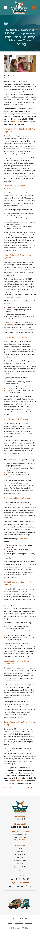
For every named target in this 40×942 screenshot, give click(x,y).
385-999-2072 (20, 827)
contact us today (20, 781)
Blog (20, 870)
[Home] (19, 7)
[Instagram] (24, 879)
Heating (20, 857)
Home (20, 848)
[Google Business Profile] (12, 879)
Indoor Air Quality (20, 861)
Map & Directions (20, 840)
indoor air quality (23, 539)
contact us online (16, 122)
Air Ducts (20, 864)
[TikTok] (28, 879)
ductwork (16, 344)
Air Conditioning (20, 854)
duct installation (18, 685)
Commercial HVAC (20, 867)
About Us (20, 851)
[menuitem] (10, 923)
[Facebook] (20, 879)
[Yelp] (16, 879)
